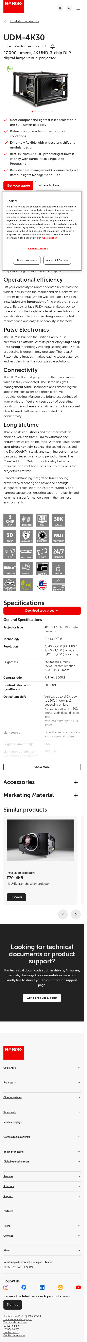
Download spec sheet (39, 610)
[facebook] (23, 1287)
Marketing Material (28, 795)
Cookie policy (49, 238)
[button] (32, 111)
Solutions (8, 1186)
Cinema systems (12, 1097)
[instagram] (5, 1287)
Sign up (12, 1304)
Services (8, 1176)
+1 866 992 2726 (18, 1267)
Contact (8, 1235)
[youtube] (78, 1287)
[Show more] (42, 767)
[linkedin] (42, 1287)
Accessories (19, 782)
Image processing (13, 1151)
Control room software (16, 1137)
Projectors (9, 1082)
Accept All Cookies (57, 260)
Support (8, 1196)
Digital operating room (16, 1161)
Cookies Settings (38, 248)
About (7, 1250)
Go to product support (42, 997)
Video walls (9, 1112)
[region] (42, 231)
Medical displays (12, 1122)
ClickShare (9, 1067)
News (6, 1225)
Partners (8, 1211)
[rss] (60, 1287)
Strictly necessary (27, 260)
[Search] (69, 8)
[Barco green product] (10, 69)
